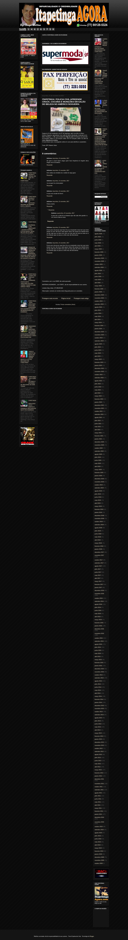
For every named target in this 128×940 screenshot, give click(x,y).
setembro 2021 (99, 414)
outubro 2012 (99, 748)
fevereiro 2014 (99, 699)
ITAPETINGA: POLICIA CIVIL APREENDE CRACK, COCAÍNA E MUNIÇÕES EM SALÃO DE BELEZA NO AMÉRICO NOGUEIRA (63, 101)
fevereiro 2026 (99, 252)
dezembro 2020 (99, 442)
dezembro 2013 (99, 705)
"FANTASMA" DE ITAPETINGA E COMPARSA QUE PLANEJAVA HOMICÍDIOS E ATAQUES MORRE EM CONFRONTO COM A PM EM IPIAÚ (101, 136)
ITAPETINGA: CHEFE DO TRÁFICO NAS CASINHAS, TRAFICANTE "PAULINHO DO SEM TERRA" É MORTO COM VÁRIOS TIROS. (28, 280)
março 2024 (98, 322)
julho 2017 (98, 569)
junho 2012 (98, 760)
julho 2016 (98, 607)
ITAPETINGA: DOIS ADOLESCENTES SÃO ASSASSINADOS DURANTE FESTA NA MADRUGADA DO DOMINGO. (28, 306)
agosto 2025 (98, 270)
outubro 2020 (99, 448)
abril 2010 (98, 845)
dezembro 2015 (99, 629)
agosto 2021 (98, 417)
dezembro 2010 (99, 817)
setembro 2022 (99, 377)
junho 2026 (98, 240)
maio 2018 (98, 537)
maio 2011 (98, 802)
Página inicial (65, 298)
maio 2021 (98, 426)
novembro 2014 (99, 672)
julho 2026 (98, 236)
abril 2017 (98, 578)
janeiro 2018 (98, 549)
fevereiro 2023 (99, 362)
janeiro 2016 (98, 626)
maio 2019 (98, 500)
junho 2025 (98, 276)
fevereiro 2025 (99, 289)
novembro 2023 (99, 335)
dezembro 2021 (99, 405)
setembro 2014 (99, 678)
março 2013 (98, 733)
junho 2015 (98, 650)
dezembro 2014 (99, 668)
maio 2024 (98, 316)
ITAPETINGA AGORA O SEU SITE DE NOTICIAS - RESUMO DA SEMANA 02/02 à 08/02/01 (28, 201)
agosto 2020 (98, 454)
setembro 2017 (99, 563)
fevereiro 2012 (99, 773)
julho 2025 (98, 273)
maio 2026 (98, 243)
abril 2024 (98, 319)
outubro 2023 (99, 338)
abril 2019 (98, 503)
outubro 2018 (99, 521)
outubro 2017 (99, 560)
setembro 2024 (99, 304)
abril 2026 (98, 246)
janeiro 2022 (98, 402)
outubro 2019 (99, 485)
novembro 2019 (99, 482)
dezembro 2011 (99, 779)
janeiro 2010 (98, 854)
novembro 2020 (99, 445)
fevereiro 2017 (99, 584)
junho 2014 (98, 687)
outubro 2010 (99, 826)
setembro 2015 (99, 641)
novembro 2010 (99, 822)
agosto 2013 (98, 717)
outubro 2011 (99, 786)
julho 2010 (98, 836)
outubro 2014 (99, 675)
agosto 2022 (98, 380)
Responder (49, 165)
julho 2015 (98, 647)
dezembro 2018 (99, 515)
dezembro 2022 (99, 368)
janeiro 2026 (98, 255)
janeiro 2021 (98, 439)
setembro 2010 (99, 829)
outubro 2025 (99, 264)
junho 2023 (98, 350)
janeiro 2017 (98, 587)
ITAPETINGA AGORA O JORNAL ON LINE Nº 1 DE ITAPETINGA (28, 177)
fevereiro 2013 (99, 736)
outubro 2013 (99, 711)
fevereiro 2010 (99, 851)
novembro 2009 (99, 860)
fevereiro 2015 (99, 662)
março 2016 (98, 619)
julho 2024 (98, 310)
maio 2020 (98, 463)
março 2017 (98, 581)
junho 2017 (98, 572)
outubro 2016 (99, 598)
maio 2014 (98, 690)
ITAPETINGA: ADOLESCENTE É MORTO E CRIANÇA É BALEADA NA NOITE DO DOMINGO (28, 405)
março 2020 (98, 469)
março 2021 (98, 432)
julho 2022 (98, 383)
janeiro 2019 (98, 512)
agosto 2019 (98, 491)
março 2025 (98, 286)
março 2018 (98, 543)
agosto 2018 (98, 527)
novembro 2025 (99, 261)
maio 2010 (98, 842)
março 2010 (98, 848)
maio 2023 (98, 353)
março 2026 (98, 249)
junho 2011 (98, 799)
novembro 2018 (99, 518)
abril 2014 (98, 693)
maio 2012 (98, 763)
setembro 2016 (99, 601)
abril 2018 (98, 540)
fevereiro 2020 (99, 472)
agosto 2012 (98, 754)
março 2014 (98, 696)
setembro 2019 (99, 488)
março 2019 (98, 506)
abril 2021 (98, 429)
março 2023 (98, 359)
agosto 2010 (98, 832)
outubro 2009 (99, 863)
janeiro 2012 (98, 776)
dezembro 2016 (99, 590)
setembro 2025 (99, 267)
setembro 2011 (99, 789)
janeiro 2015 (98, 665)
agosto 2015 (98, 644)
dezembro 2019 (99, 478)
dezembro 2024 (99, 295)
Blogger (92, 936)
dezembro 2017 (99, 552)
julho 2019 (98, 494)
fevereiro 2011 (99, 811)
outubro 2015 (99, 638)
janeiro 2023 (98, 365)
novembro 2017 (99, 555)
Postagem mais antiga (81, 298)
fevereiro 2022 (99, 399)
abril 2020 (98, 466)
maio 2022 (98, 390)
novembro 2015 (99, 633)
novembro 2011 (99, 783)
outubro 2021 (99, 411)
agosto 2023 (98, 344)
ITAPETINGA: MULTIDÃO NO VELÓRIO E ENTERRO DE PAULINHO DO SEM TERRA (28, 381)
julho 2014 (98, 684)
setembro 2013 (99, 714)
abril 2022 (98, 393)
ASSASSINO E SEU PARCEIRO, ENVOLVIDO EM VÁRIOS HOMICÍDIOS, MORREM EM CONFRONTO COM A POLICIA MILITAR (28, 331)
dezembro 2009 (99, 857)
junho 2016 (98, 610)
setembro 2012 (99, 751)
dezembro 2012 (99, 742)
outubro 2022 (99, 374)
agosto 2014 (98, 681)
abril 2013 (98, 730)
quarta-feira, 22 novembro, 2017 (65, 213)
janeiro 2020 (98, 475)
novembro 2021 (99, 408)
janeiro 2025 (98, 292)
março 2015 (98, 659)
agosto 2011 (98, 793)
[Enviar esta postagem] (46, 149)
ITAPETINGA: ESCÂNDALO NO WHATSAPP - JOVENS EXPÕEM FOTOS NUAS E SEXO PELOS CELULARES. (28, 227)
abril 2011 (97, 805)
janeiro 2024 (98, 328)
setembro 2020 (99, 451)
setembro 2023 (99, 341)
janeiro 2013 (98, 739)
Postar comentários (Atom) (68, 304)
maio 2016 (98, 613)
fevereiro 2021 (99, 436)
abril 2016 (98, 616)
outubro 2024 (99, 301)
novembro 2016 (99, 593)
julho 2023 (98, 347)
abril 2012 (98, 767)
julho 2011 (98, 796)
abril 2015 (98, 656)
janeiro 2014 (98, 702)
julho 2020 (98, 457)
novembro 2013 (99, 708)
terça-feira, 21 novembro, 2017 (61, 158)
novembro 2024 (99, 298)
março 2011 (98, 808)
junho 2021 (98, 423)
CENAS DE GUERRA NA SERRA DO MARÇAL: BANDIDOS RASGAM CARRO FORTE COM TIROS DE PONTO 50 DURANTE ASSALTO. (28, 253)
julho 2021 (98, 420)
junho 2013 (98, 724)
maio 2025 (98, 279)
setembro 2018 (99, 524)
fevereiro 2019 (99, 509)
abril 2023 (98, 356)
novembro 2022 (99, 371)
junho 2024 (98, 313)
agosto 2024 (98, 307)
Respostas (51, 210)
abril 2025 (98, 282)
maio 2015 (98, 653)
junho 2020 (98, 460)
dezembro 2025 (99, 258)
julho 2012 (98, 757)
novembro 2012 (99, 745)
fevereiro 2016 (99, 622)
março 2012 (98, 770)
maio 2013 (98, 727)
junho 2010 (98, 839)
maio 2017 (98, 575)
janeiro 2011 (98, 814)
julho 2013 (98, 721)
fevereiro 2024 (99, 325)
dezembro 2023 (99, 331)
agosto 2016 (98, 604)
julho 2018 (98, 531)
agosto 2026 (98, 233)
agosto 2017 (98, 566)
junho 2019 (98, 497)
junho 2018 (98, 534)
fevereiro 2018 (99, 546)
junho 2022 (98, 387)
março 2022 (98, 396)
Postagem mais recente (50, 298)
